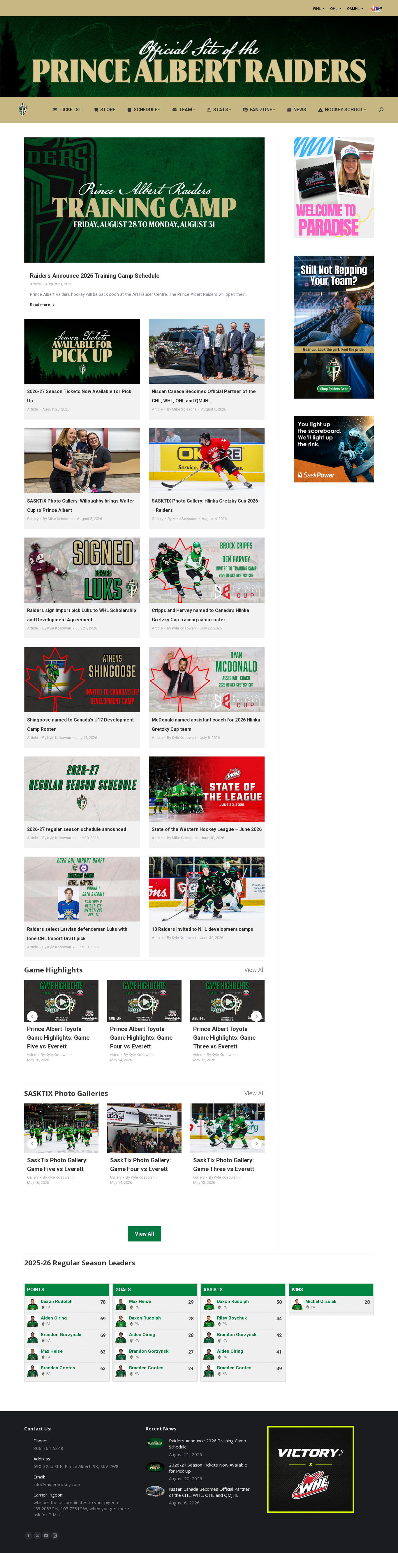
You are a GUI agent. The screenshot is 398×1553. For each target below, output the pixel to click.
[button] (32, 1016)
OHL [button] (334, 8)
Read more (40, 305)
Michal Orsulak (320, 1301)
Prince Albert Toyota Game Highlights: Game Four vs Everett (141, 1037)
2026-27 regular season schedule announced (76, 829)
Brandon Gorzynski (61, 1334)
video (31, 1055)
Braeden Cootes (58, 1367)
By (182, 409)
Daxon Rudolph (57, 1301)
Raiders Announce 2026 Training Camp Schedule (94, 275)
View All (254, 970)
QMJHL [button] (353, 8)
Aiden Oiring (54, 1318)
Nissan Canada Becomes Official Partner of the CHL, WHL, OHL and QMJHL (209, 1492)
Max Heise (52, 1351)
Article (35, 284)
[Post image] (155, 1443)
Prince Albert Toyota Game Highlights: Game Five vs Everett (58, 1037)
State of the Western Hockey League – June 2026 (207, 829)
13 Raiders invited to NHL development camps (202, 929)
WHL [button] (317, 8)
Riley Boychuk (232, 1318)
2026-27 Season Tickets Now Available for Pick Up (208, 1468)
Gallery (32, 519)
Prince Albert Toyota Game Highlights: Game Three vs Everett (224, 1037)
